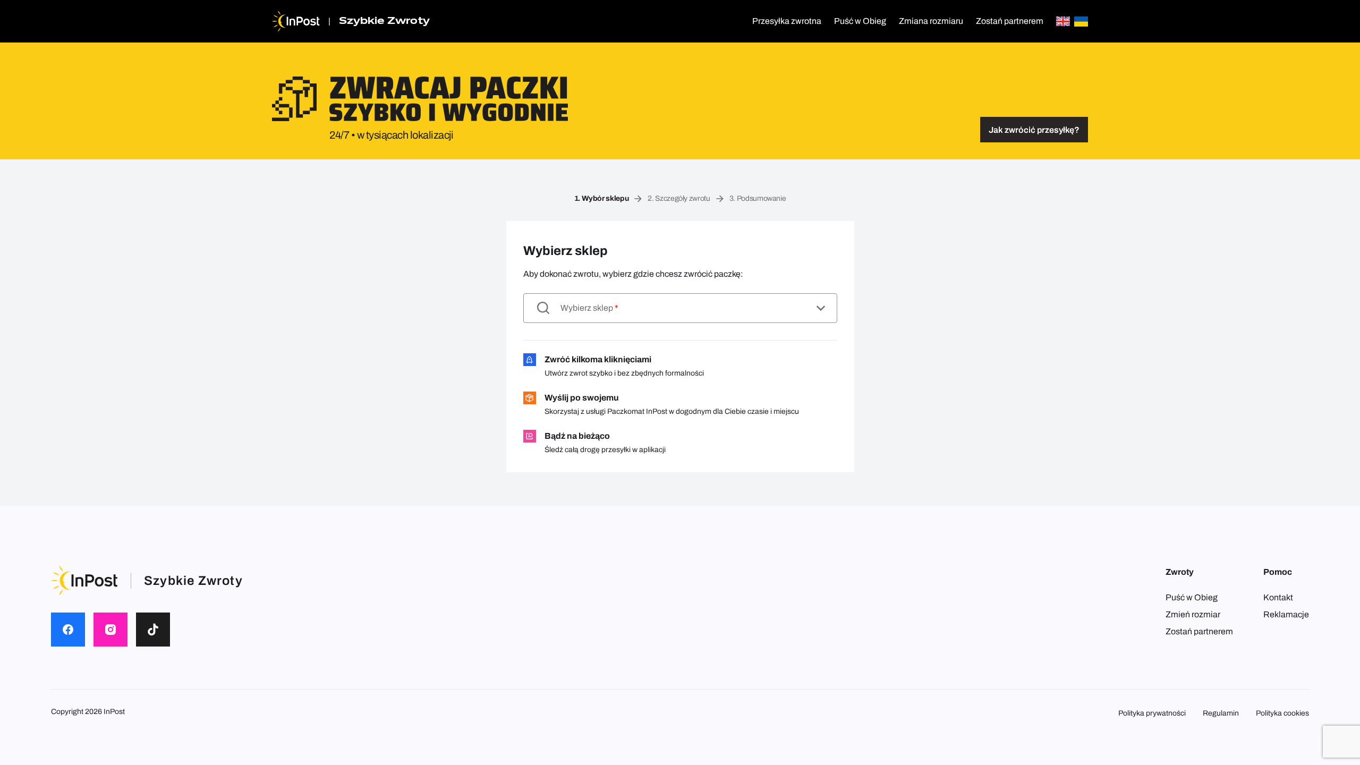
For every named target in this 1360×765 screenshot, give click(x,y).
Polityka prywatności (1152, 713)
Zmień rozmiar (1193, 614)
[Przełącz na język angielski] (1063, 21)
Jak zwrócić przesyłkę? (1034, 129)
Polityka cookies (1282, 713)
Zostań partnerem (1009, 21)
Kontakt (1278, 597)
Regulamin (1221, 713)
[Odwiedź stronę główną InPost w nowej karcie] (296, 21)
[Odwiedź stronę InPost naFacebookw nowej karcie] (68, 630)
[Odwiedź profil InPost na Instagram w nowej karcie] (111, 630)
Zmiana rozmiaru (931, 21)
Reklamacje (1286, 614)
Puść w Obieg (860, 21)
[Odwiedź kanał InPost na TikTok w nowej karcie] (153, 630)
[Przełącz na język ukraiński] (1081, 21)
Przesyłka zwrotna (786, 21)
